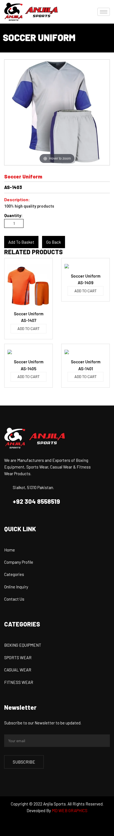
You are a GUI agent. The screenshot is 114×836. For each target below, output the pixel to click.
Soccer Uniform (28, 313)
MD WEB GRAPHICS (69, 810)
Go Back (53, 242)
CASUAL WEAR (17, 669)
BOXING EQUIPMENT (22, 645)
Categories (14, 574)
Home (9, 549)
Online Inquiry (16, 586)
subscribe (24, 761)
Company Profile (18, 562)
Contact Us (14, 598)
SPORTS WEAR (18, 657)
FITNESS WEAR (18, 682)
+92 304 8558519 (36, 501)
